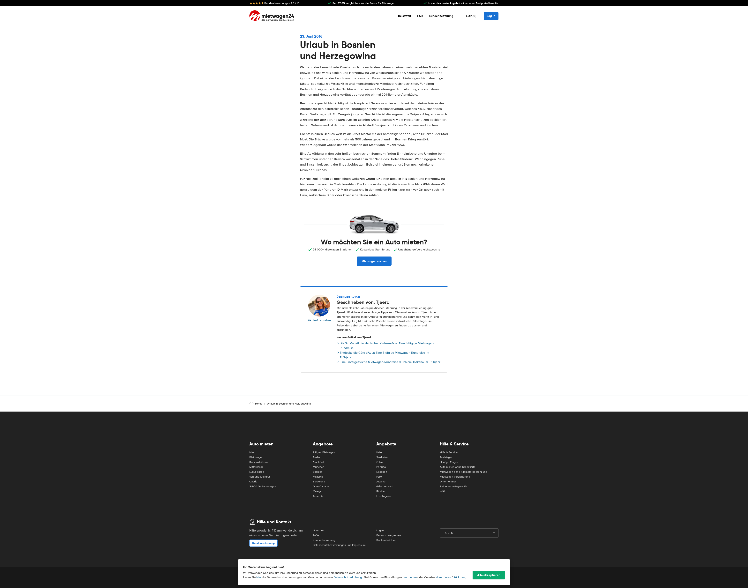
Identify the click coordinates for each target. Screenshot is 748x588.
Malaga (317, 491)
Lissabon (381, 471)
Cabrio (253, 481)
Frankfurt (318, 462)
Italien (379, 452)
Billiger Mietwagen (324, 452)
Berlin (316, 457)
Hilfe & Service (449, 452)
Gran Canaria (321, 486)
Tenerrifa (318, 496)
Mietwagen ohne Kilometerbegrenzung (463, 471)
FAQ (420, 16)
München (318, 467)
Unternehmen (448, 481)
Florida (380, 491)
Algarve (380, 481)
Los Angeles (383, 496)
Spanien (318, 471)
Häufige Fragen (449, 462)
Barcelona (319, 481)
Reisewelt (404, 16)
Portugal (381, 467)
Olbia (379, 462)
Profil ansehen (321, 320)
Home (258, 403)
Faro (379, 476)
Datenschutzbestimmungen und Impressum (339, 545)
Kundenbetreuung (441, 16)
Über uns (318, 530)
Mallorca (318, 476)
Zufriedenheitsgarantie (453, 486)
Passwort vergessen (388, 535)
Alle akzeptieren (488, 575)
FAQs (316, 535)
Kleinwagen (256, 457)
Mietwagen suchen (374, 261)
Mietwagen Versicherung (455, 476)
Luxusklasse (256, 471)
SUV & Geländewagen (262, 486)
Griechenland (384, 486)
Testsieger (446, 457)
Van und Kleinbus (260, 476)
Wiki (442, 491)
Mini (251, 452)
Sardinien (382, 457)
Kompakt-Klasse (259, 462)
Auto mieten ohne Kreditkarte (457, 467)
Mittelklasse (256, 467)
